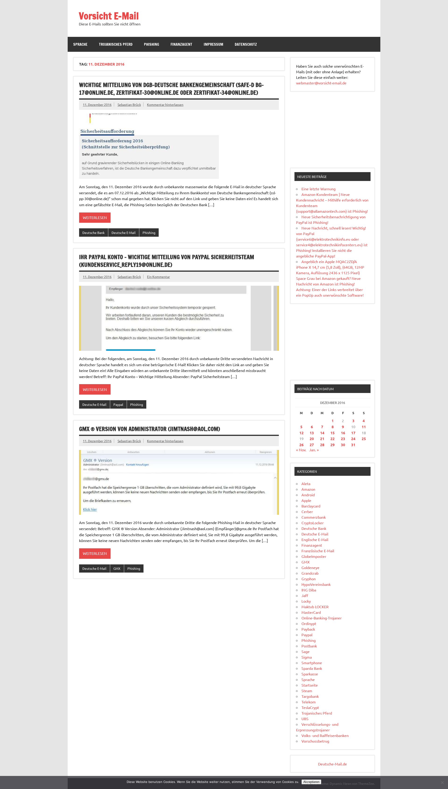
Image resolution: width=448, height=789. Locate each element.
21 (322, 438)
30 (343, 444)
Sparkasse (309, 673)
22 (332, 438)
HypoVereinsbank (316, 584)
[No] (442, 782)
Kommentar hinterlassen (165, 104)
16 (343, 432)
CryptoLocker (312, 522)
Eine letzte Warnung (318, 188)
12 (301, 432)
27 (312, 444)
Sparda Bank (311, 668)
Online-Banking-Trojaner (321, 617)
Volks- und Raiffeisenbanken (325, 735)
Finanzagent (181, 44)
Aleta (305, 483)
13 (312, 432)
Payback (308, 629)
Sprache (80, 44)
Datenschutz (246, 44)
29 (332, 444)
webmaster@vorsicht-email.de (321, 82)
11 (364, 426)
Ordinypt (308, 623)
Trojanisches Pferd (116, 44)
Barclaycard (310, 506)
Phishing (151, 44)
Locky (306, 601)
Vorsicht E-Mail (109, 15)
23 (343, 438)
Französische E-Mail (317, 550)
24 (353, 438)
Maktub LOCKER (315, 606)
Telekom (308, 701)
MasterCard (311, 612)
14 (322, 432)
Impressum (213, 44)
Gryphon (308, 578)
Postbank (309, 645)
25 (364, 438)
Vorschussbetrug (315, 741)
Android (308, 494)
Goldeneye (310, 567)
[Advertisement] (332, 129)
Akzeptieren (311, 782)
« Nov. (301, 449)
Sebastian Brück (129, 104)
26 (301, 444)
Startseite (309, 685)
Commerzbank (313, 517)
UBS (304, 718)
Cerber (307, 511)
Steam (306, 690)
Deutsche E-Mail (124, 232)
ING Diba (308, 589)
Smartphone (311, 662)
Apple (306, 500)
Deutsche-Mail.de (332, 763)
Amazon (308, 489)
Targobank (310, 696)
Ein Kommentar (158, 277)
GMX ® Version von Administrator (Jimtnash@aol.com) (149, 429)
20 (312, 438)
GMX (116, 568)
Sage (305, 651)
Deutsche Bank (93, 232)
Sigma (306, 657)
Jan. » (314, 449)
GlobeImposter (313, 556)
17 (353, 432)
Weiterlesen (95, 217)
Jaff (304, 595)
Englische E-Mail (314, 539)
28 (322, 444)
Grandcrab (309, 573)
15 (332, 432)
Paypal (118, 404)
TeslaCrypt (310, 707)
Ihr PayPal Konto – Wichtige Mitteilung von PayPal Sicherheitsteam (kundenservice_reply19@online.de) (166, 261)
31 (353, 444)
